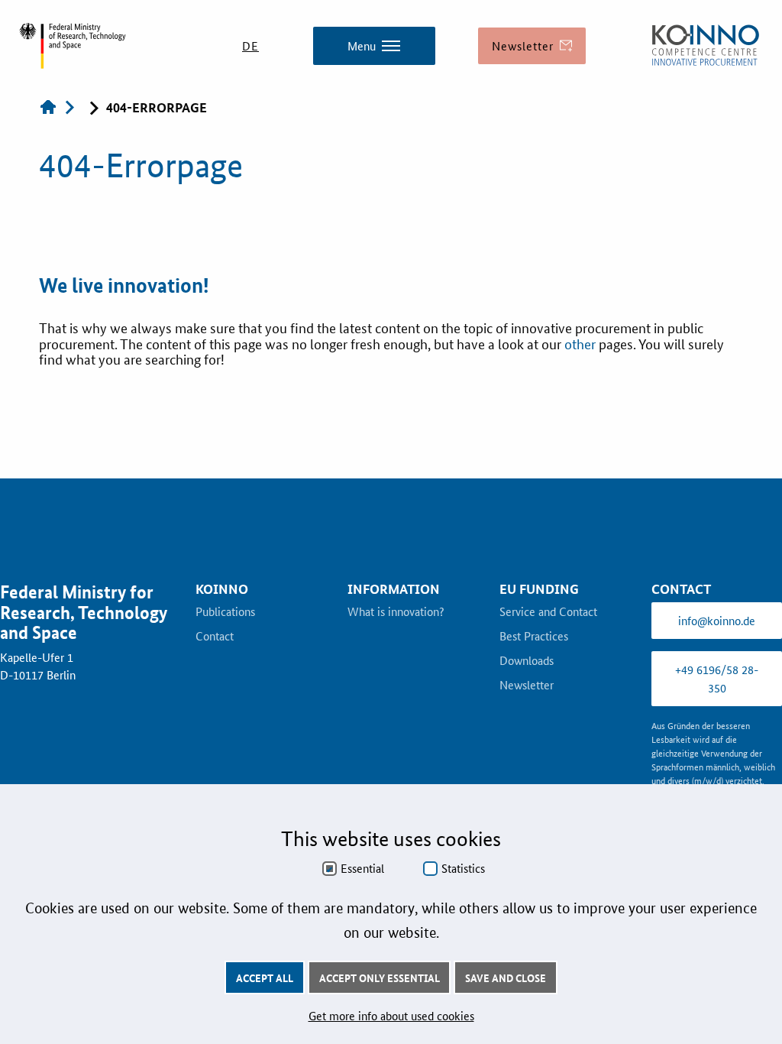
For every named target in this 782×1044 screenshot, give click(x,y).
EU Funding (539, 589)
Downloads (526, 661)
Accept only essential (379, 977)
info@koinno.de (716, 620)
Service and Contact (548, 612)
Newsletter (526, 685)
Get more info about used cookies (391, 1015)
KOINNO (222, 589)
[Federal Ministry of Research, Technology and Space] (72, 46)
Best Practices (533, 637)
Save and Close (505, 977)
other (581, 343)
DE (250, 45)
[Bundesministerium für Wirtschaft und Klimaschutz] (705, 46)
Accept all (264, 977)
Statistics (463, 868)
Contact (215, 637)
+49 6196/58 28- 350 (716, 678)
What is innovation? (395, 612)
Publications (225, 612)
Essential (362, 868)
